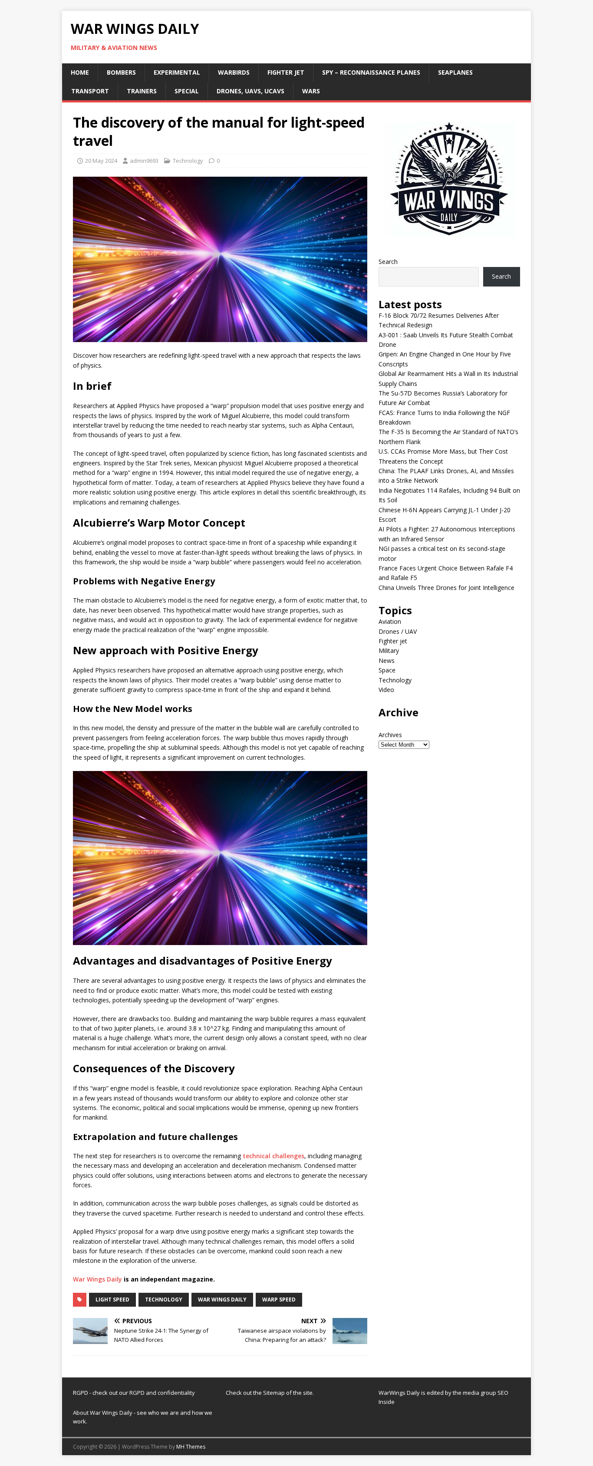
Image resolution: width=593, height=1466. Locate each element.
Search (388, 261)
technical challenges (273, 1156)
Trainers (142, 91)
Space (387, 670)
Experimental (177, 72)
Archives (390, 735)
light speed (112, 1299)
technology (163, 1299)
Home (80, 72)
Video (386, 689)
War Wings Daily (97, 1279)
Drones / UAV (398, 631)
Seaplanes (455, 72)
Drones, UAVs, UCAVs (250, 91)
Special (187, 91)
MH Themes (190, 1446)
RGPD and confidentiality (162, 1393)
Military (389, 650)
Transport (90, 91)
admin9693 (144, 161)
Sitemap (274, 1393)
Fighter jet (285, 72)
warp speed (279, 1299)
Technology (188, 161)
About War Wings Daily (102, 1413)
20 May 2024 (101, 161)
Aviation (390, 621)
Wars (311, 91)
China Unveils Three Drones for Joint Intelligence (446, 587)
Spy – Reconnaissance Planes (371, 72)
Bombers (121, 72)
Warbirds (234, 72)
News (387, 660)
